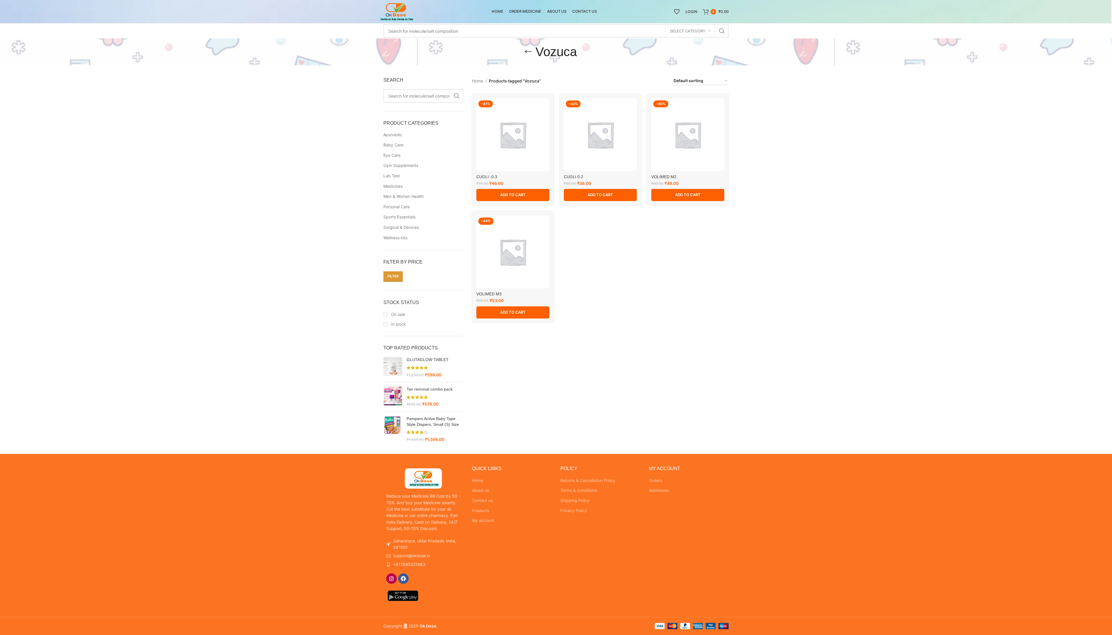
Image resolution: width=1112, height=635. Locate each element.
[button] (512, 195)
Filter (393, 276)
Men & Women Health (403, 196)
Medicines (393, 186)
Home (478, 80)
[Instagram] (391, 578)
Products (480, 510)
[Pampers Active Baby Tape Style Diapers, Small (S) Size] (392, 429)
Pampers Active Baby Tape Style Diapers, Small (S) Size (433, 421)
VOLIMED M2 (663, 176)
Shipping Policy (575, 500)
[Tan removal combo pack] (392, 396)
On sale (397, 314)
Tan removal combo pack (430, 389)
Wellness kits (395, 237)
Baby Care (393, 144)
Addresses (659, 490)
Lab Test (391, 175)
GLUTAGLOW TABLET (428, 359)
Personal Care (396, 206)
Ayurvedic (392, 134)
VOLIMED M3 (489, 294)
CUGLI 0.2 (573, 176)
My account (483, 520)
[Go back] (528, 52)
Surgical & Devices (401, 227)
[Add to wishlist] (545, 107)
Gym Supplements (400, 165)
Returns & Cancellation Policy (587, 480)
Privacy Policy (573, 510)
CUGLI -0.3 (486, 176)
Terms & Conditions (578, 490)
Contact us (482, 500)
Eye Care (391, 155)
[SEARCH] (722, 31)
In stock (398, 324)
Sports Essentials (399, 216)
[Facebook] (403, 578)
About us (480, 490)
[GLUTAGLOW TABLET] (392, 367)
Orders (655, 480)
